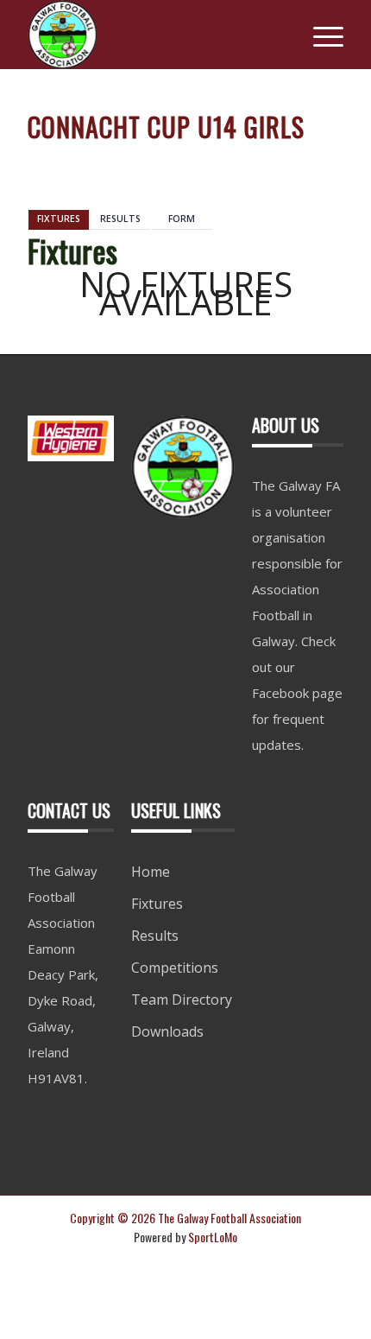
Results (155, 935)
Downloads (167, 1031)
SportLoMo (212, 1237)
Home (150, 871)
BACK (315, 162)
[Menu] (319, 34)
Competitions (174, 967)
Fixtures (157, 903)
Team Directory (181, 999)
